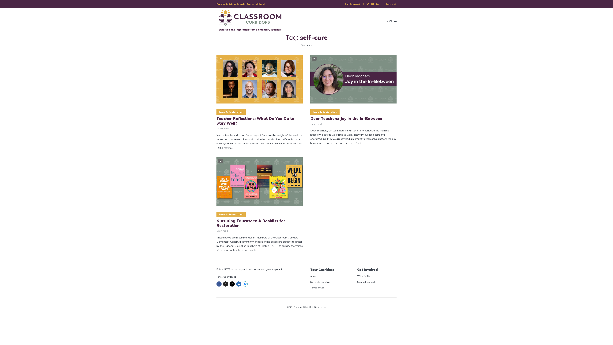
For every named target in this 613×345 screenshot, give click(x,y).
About (313, 276)
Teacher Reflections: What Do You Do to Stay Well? (255, 121)
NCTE (289, 307)
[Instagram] (232, 284)
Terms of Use (317, 287)
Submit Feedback (366, 281)
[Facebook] (219, 284)
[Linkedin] (238, 284)
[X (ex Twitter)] (225, 284)
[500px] (245, 284)
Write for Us (363, 276)
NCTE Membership (320, 281)
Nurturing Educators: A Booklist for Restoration (250, 223)
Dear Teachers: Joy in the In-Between (346, 118)
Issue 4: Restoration (231, 112)
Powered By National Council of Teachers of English (240, 4)
